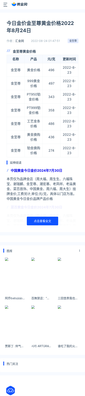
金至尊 (73, 40)
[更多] (80, 251)
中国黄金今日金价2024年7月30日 (36, 170)
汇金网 (19, 41)
